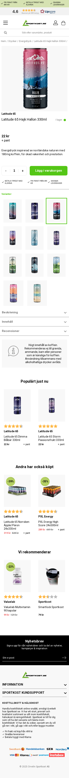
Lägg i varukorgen (48, 170)
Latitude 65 (9, 113)
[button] (33, 11)
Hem (3, 41)
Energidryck (25, 41)
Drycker (12, 41)
